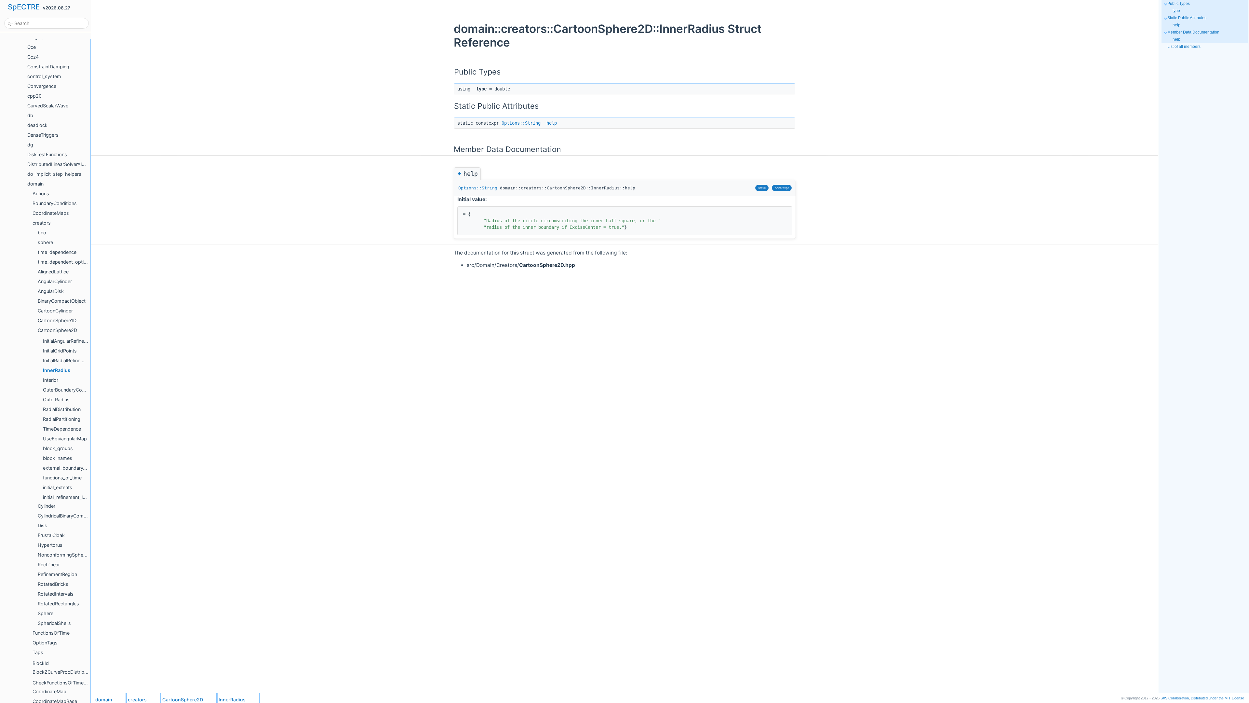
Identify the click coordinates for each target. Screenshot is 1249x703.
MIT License (1217, 698)
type (1176, 10)
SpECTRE (24, 7)
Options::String (521, 123)
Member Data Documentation (1193, 32)
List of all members (1184, 46)
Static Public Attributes (1186, 18)
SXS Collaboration (1175, 698)
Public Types (1178, 3)
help (551, 123)
